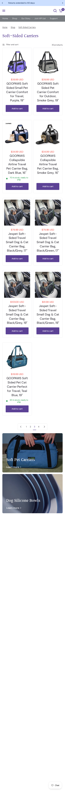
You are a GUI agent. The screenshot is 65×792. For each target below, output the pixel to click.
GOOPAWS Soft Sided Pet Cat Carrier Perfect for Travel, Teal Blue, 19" (17, 386)
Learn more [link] (12, 467)
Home (5, 18)
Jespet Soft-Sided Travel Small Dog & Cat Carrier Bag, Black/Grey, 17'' (17, 242)
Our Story (25, 18)
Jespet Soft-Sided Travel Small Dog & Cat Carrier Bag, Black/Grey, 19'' (17, 314)
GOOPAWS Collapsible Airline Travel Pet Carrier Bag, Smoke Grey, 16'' (48, 164)
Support (54, 18)
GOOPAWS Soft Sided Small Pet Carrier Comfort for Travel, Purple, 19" (17, 92)
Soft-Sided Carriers (27, 27)
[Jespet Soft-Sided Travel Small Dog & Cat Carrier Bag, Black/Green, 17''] (48, 213)
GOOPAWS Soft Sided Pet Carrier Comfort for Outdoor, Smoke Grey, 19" (48, 92)
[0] (60, 10)
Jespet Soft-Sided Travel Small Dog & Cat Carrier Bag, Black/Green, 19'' (48, 314)
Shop (14, 18)
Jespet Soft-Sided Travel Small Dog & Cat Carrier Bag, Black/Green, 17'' (48, 242)
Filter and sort (12, 45)
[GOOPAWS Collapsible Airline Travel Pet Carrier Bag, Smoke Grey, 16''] (48, 135)
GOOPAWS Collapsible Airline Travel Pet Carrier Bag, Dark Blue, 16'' (17, 164)
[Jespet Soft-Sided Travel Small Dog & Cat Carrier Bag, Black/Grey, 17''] (17, 213)
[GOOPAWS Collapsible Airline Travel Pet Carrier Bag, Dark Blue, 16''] (17, 135)
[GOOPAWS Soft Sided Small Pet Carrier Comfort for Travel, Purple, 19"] (17, 62)
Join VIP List (40, 18)
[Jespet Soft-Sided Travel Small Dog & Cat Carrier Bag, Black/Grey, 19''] (17, 285)
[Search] (55, 10)
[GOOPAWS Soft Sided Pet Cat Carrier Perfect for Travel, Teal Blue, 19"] (17, 357)
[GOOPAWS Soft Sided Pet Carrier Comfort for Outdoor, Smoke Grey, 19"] (48, 62)
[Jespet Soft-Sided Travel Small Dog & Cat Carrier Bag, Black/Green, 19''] (48, 285)
